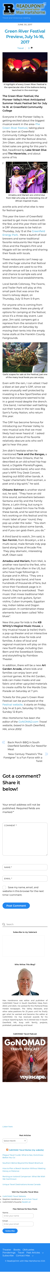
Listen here (7, 1126)
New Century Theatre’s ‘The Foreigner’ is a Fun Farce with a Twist (22, 757)
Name (8, 867)
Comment (10, 825)
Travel (20, 48)
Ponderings (8, 1252)
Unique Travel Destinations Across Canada (21, 1184)
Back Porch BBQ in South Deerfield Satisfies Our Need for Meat (27, 746)
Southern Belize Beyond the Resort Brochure (22, 1163)
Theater (6, 1249)
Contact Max (23, 1255)
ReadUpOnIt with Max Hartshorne (23, 1261)
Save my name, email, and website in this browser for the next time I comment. (23, 891)
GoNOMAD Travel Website (14, 1196)
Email (8, 878)
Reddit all (26, 1202)
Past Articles (33, 1252)
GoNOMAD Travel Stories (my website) (26, 1150)
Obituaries (28, 1249)
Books (16, 1249)
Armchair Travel (30, 1199)
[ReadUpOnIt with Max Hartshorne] (24, 14)
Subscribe (8, 1255)
